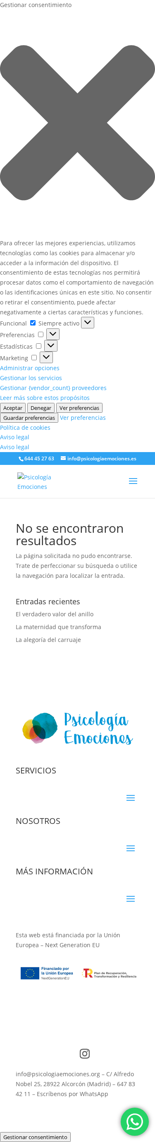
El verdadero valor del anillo (54, 614)
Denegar (41, 408)
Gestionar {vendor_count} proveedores (53, 388)
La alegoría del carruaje (48, 640)
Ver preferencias (79, 408)
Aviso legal (14, 437)
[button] (77, 124)
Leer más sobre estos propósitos (45, 398)
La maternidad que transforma (58, 627)
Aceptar (12, 408)
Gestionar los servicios (31, 378)
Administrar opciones (30, 368)
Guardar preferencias (29, 417)
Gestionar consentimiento (35, 1137)
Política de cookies (25, 427)
